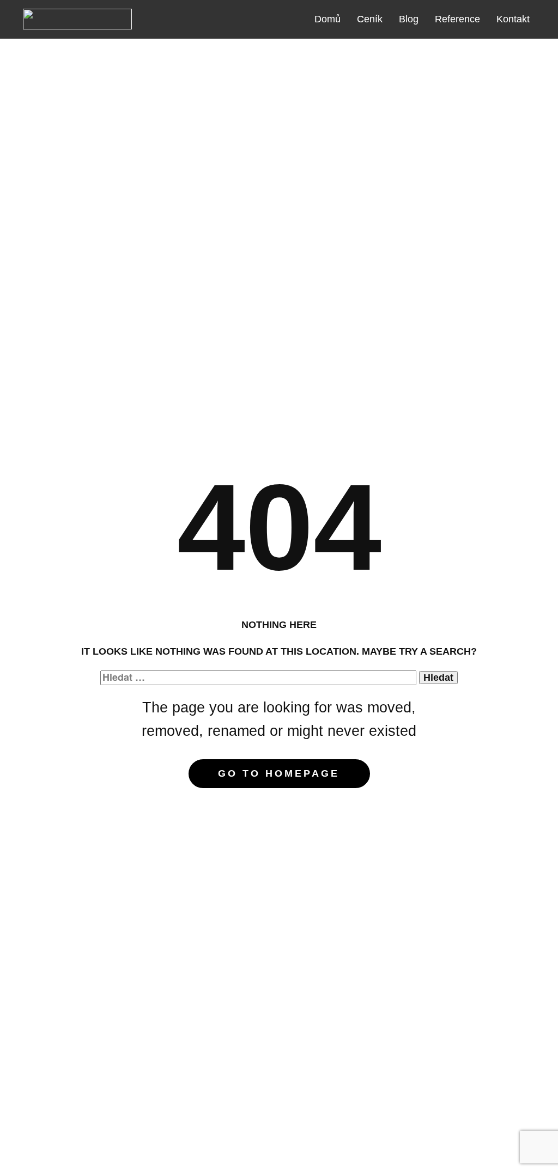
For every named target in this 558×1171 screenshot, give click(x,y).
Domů (327, 19)
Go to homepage (278, 773)
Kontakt (513, 19)
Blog (408, 19)
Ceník (370, 19)
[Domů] (77, 19)
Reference (457, 19)
